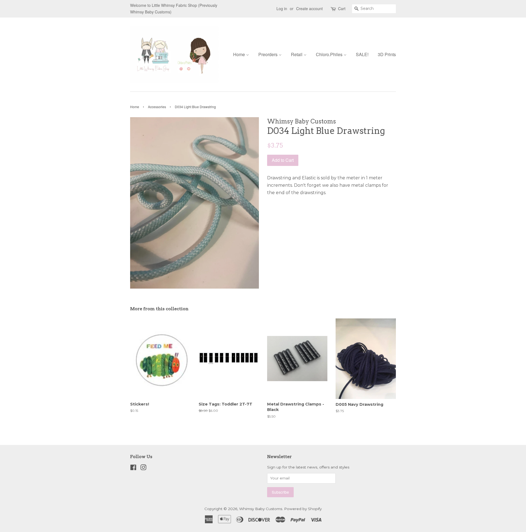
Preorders (268, 54)
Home (239, 54)
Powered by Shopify (303, 509)
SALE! (362, 54)
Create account (309, 8)
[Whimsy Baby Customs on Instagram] (143, 468)
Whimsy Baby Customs (260, 509)
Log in (281, 8)
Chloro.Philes (330, 54)
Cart (341, 8)
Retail (297, 54)
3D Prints (387, 54)
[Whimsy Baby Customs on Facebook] (133, 468)
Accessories (157, 106)
